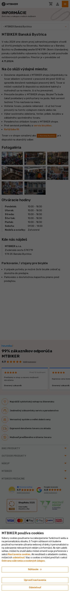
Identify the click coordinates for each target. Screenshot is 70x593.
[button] (19, 557)
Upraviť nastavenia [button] (35, 580)
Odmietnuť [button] (35, 587)
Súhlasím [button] (35, 569)
